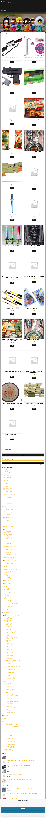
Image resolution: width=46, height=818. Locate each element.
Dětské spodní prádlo (10, 651)
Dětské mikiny (9, 635)
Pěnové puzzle (8, 486)
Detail (12, 62)
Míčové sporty (8, 732)
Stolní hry (7, 502)
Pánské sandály (10, 710)
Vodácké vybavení (10, 746)
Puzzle (7, 500)
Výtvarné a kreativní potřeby (11, 600)
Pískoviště (9, 542)
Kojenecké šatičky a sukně (12, 677)
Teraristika (6, 471)
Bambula (3, 1)
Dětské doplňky (9, 624)
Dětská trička (9, 623)
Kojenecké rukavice (10, 675)
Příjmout (23, 808)
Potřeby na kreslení (10, 604)
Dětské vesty (9, 658)
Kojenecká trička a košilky (12, 664)
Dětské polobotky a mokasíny (12, 701)
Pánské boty (8, 709)
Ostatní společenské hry (10, 498)
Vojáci (5, 594)
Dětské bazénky (9, 491)
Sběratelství (6, 508)
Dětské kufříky (8, 609)
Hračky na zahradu (34, 6)
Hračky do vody (10, 545)
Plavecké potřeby (6, 715)
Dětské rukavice (10, 628)
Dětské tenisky (10, 706)
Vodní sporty (8, 737)
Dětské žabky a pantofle (11, 707)
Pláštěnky (9, 729)
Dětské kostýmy (9, 549)
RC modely (9, 525)
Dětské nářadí (8, 551)
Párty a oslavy (6, 713)
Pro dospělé (5, 717)
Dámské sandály (10, 686)
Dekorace (7, 581)
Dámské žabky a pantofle (12, 690)
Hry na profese (8, 552)
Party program (7, 580)
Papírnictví (6, 574)
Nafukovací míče (9, 531)
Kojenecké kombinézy (11, 669)
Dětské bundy (9, 654)
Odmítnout (23, 811)
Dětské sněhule (10, 704)
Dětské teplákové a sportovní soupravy (13, 660)
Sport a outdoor (6, 721)
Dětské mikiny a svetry (10, 634)
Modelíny (8, 565)
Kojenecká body (10, 663)
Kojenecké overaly (10, 672)
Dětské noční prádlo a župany (11, 637)
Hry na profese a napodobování (10, 546)
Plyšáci (7, 584)
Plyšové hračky (7, 583)
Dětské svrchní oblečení (10, 652)
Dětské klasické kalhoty (11, 631)
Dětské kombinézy (10, 655)
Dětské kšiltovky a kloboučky (9, 477)
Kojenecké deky (7, 614)
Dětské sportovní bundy (11, 657)
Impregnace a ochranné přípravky (13, 726)
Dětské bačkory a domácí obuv (13, 694)
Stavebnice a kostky (8, 591)
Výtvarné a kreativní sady (13, 603)
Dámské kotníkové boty (11, 684)
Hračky (4, 511)
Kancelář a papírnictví (7, 597)
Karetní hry (9, 505)
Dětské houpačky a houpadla (11, 538)
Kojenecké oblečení (6, 6)
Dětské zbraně (8, 528)
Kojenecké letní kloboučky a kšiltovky (11, 615)
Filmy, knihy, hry (6, 492)
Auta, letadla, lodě (9, 518)
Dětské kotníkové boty (11, 700)
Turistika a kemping (9, 727)
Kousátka (7, 515)
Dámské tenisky (10, 687)
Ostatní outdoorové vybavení (11, 724)
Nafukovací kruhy (11, 740)
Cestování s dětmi (7, 480)
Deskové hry (9, 503)
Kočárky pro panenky (10, 571)
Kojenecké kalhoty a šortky (12, 667)
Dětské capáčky (10, 697)
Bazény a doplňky (7, 489)
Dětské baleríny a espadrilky (12, 695)
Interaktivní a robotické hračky (10, 557)
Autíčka (25, 6)
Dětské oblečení (6, 474)
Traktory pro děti (9, 588)
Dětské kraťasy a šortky (10, 632)
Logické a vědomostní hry (11, 495)
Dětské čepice (9, 626)
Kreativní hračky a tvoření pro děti (10, 560)
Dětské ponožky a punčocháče (11, 641)
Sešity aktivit (9, 578)
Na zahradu (6, 566)
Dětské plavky (8, 640)
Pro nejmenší (7, 589)
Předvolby (23, 815)
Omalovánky (9, 577)
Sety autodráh (9, 522)
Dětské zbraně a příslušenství (10, 526)
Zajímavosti (4, 10)
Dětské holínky (9, 698)
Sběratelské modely (9, 509)
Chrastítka (8, 514)
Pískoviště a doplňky (9, 540)
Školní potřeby (7, 608)
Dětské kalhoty (7, 475)
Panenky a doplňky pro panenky (10, 569)
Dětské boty (8, 692)
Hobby (4, 506)
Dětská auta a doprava (8, 517)
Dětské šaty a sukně (10, 646)
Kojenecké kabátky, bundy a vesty (13, 666)
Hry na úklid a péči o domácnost (12, 554)
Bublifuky (7, 568)
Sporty (5, 730)
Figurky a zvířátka (17, 6)
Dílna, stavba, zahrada (7, 488)
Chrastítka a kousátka (8, 512)
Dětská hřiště (9, 537)
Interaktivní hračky (9, 558)
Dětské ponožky (10, 643)
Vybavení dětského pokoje (9, 485)
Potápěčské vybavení (11, 743)
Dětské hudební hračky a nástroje (12, 548)
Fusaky (7, 483)
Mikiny (5, 718)
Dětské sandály (10, 703)
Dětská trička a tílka (9, 621)
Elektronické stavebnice (10, 592)
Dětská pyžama (10, 638)
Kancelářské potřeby (7, 611)
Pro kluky (6, 586)
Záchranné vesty (11, 747)
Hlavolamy (9, 497)
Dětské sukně (9, 649)
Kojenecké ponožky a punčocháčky (13, 674)
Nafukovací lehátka (11, 741)
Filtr (23, 462)
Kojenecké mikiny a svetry (12, 671)
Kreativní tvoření (10, 601)
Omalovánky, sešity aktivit (11, 575)
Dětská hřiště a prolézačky (11, 535)
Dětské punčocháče (11, 644)
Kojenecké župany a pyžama (12, 680)
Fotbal (8, 733)
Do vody (5, 529)
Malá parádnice (9, 555)
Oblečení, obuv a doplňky (8, 618)
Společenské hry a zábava (9, 494)
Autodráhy (8, 520)
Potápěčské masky (11, 744)
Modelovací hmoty (9, 563)
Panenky (7, 572)
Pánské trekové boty (11, 712)
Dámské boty (8, 683)
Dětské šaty (9, 647)
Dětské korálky (8, 561)
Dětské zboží (5, 479)
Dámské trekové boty (11, 689)
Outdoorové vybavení (8, 723)
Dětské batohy (8, 482)
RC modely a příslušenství (11, 523)
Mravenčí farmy (9, 472)
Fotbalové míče (11, 735)
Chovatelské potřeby (7, 469)
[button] (44, 800)
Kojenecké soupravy (11, 678)
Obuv (5, 681)
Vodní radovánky (9, 543)
